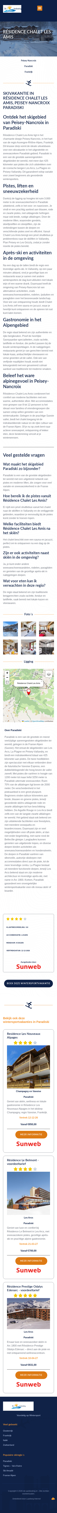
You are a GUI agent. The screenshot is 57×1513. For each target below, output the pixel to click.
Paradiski (16, 730)
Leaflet (26, 721)
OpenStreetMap (38, 721)
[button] (39, 8)
